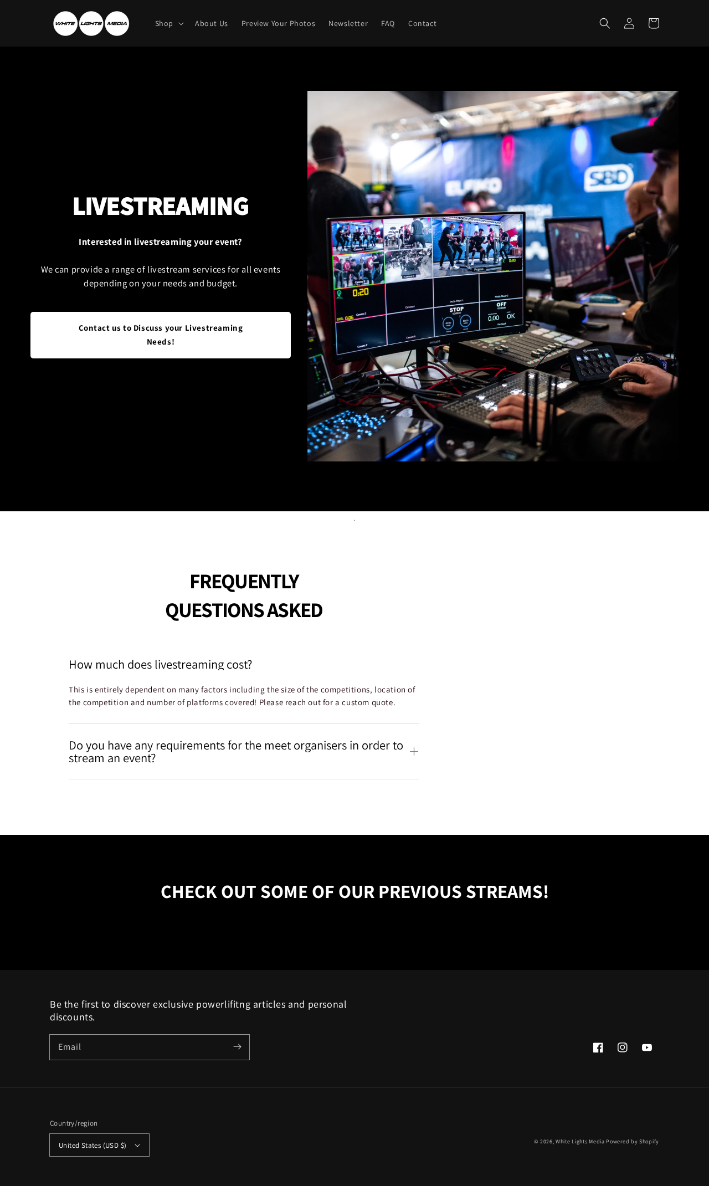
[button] (168, 23)
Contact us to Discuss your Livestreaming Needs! (161, 334)
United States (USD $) (92, 1145)
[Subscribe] (237, 1047)
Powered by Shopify (632, 1141)
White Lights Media (580, 1141)
